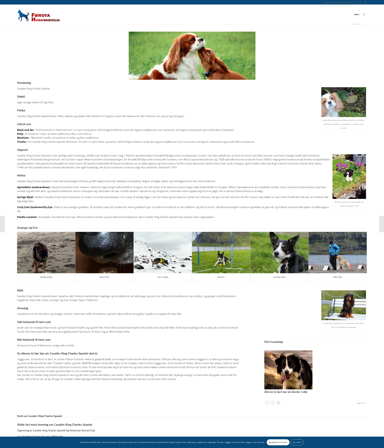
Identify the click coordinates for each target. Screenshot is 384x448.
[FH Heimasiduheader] (38, 14)
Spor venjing (163, 277)
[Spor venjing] (163, 252)
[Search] (364, 14)
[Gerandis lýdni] (279, 252)
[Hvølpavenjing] (46, 252)
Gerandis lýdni (279, 277)
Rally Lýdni (337, 277)
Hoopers (221, 277)
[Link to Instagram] (364, 2)
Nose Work (104, 277)
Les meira (297, 442)
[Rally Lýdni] (338, 252)
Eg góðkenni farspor (278, 442)
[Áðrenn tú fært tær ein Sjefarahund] (381, 224)
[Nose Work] (104, 252)
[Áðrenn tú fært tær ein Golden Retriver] (2, 224)
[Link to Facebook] (360, 2)
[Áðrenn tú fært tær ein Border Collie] (288, 369)
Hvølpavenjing (46, 277)
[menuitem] (356, 14)
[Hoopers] (221, 252)
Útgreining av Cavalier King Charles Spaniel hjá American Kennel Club (56, 430)
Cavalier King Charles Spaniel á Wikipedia (40, 436)
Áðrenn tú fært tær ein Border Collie (286, 392)
